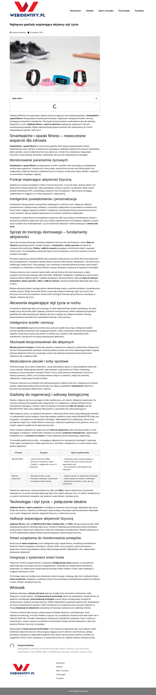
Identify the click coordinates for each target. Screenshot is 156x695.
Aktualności (75, 11)
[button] (96, 98)
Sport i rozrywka (105, 11)
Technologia (124, 11)
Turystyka (139, 11)
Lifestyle (90, 11)
